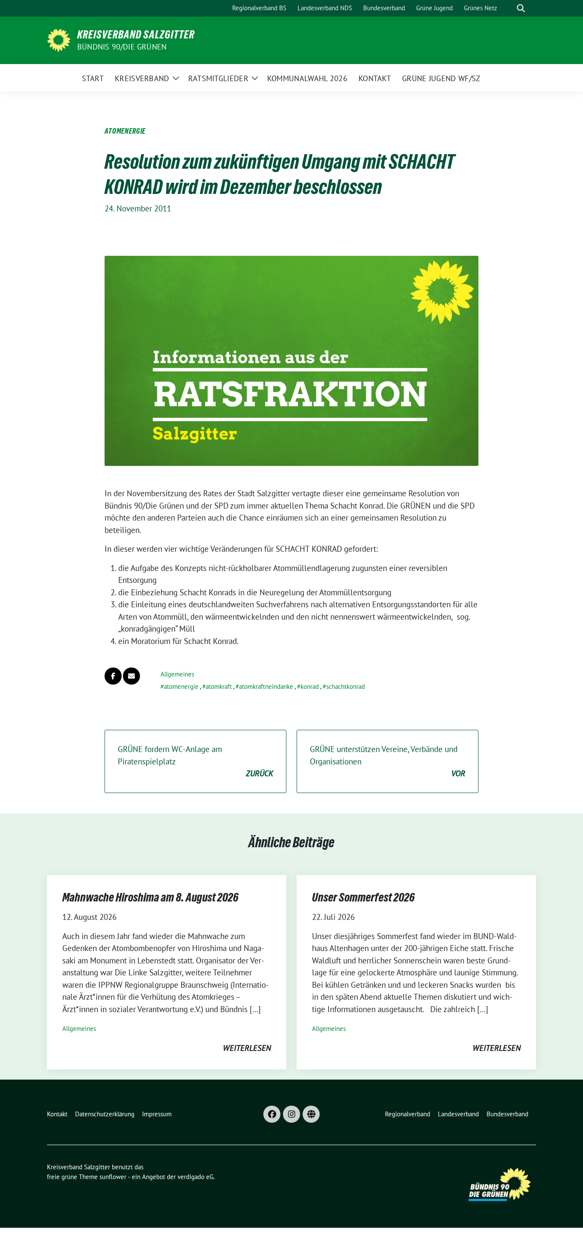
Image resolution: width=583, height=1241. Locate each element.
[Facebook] (271, 1114)
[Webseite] (311, 1114)
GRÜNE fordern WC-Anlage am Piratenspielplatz (195, 761)
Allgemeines (177, 674)
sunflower (112, 1177)
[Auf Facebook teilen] (113, 676)
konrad (309, 686)
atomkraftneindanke (266, 686)
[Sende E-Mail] (131, 676)
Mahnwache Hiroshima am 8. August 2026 (150, 897)
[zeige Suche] (521, 8)
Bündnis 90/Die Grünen (121, 47)
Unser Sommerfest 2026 (363, 897)
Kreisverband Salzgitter (136, 34)
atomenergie (181, 686)
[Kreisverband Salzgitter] (58, 39)
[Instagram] (291, 1114)
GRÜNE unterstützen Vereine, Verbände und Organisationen (387, 761)
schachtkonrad (345, 686)
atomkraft (219, 686)
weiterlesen (247, 1048)
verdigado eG (195, 1177)
